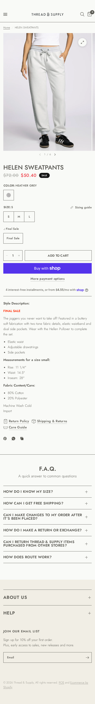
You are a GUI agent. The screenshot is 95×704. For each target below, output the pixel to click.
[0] (89, 14)
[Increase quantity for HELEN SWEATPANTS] (19, 255)
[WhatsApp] (14, 438)
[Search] (82, 14)
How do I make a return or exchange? (42, 530)
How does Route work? (27, 557)
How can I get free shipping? (33, 503)
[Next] (55, 154)
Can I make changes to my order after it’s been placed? (42, 516)
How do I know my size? (28, 491)
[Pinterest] (6, 438)
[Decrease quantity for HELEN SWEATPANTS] (7, 255)
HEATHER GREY (8, 195)
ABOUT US (15, 597)
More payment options (47, 279)
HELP (9, 613)
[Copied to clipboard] (22, 438)
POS (61, 682)
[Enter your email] (87, 657)
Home (6, 28)
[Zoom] (82, 42)
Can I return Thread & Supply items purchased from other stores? (38, 543)
